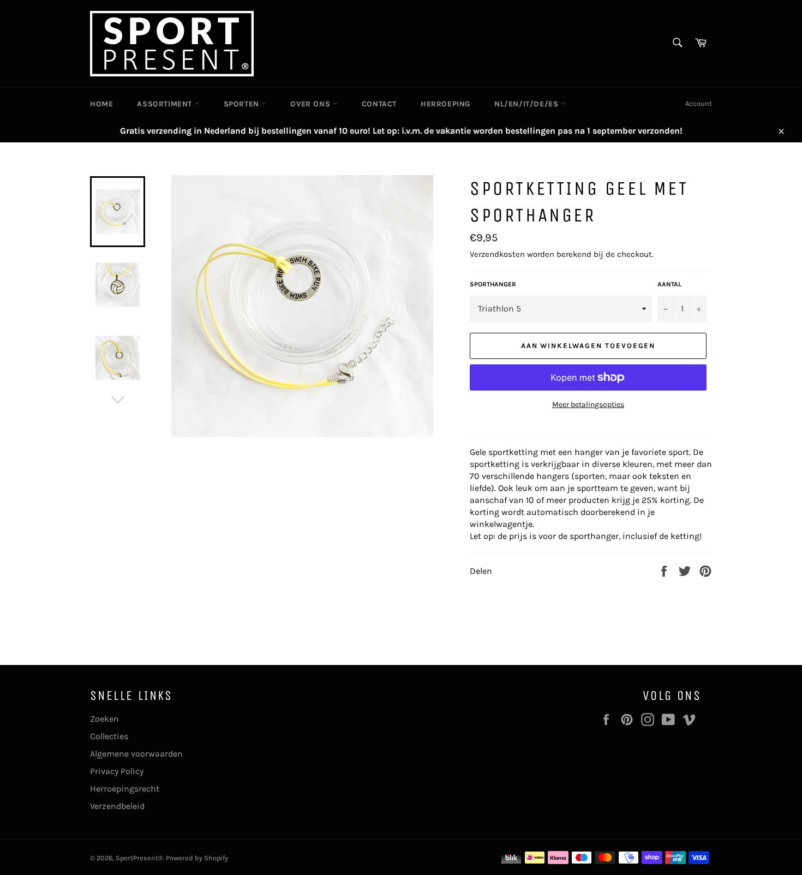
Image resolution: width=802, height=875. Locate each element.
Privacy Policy (116, 771)
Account (698, 103)
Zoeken (104, 719)
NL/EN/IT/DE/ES (527, 104)
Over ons (311, 104)
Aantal (669, 284)
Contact (379, 104)
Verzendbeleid (117, 806)
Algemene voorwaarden (136, 753)
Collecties (109, 736)
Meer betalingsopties (588, 404)
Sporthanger (493, 284)
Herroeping (445, 104)
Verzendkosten (497, 254)
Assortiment (165, 104)
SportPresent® (139, 858)
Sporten (243, 104)
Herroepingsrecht (124, 788)
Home (101, 104)
